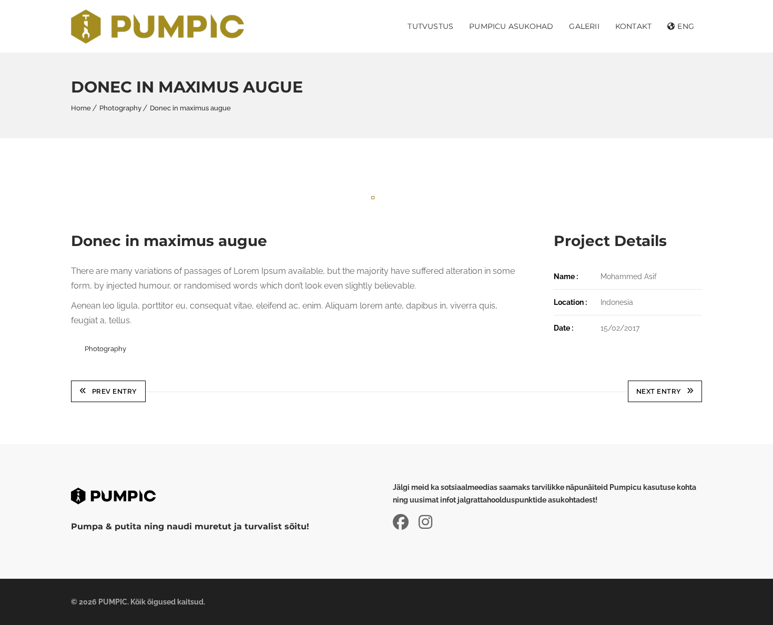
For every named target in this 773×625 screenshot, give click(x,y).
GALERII (584, 26)
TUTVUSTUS (430, 26)
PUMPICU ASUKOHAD (511, 26)
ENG (685, 26)
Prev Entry (114, 391)
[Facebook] (405, 522)
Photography (120, 108)
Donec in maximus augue (190, 108)
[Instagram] (425, 522)
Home (81, 108)
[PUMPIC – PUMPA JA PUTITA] (157, 26)
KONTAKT (633, 26)
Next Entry (659, 391)
